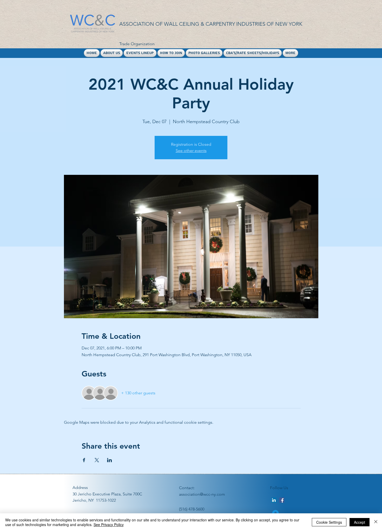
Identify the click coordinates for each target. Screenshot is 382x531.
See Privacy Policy (109, 524)
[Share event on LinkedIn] (109, 460)
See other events (191, 150)
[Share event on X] (96, 460)
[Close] (376, 522)
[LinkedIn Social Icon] (273, 500)
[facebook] (281, 500)
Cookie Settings (329, 522)
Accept (359, 522)
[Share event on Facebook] (84, 460)
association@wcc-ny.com (202, 494)
